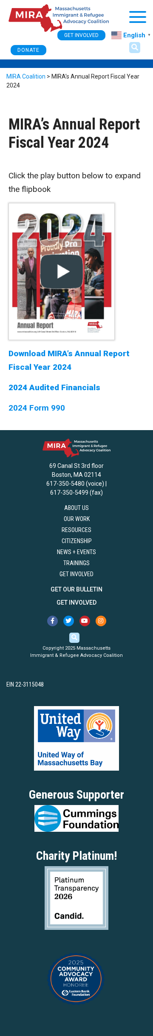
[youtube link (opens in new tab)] (84, 621)
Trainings (76, 563)
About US (76, 507)
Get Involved (77, 574)
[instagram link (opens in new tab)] (101, 621)
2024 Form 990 (36, 408)
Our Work (77, 518)
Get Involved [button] (81, 35)
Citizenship (77, 541)
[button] (134, 47)
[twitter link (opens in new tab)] (68, 621)
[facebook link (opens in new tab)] (52, 621)
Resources (76, 529)
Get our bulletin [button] (76, 589)
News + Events (76, 552)
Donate (28, 50)
